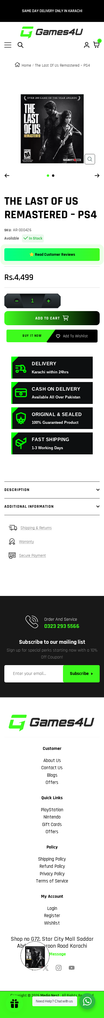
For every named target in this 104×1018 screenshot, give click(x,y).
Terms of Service (52, 881)
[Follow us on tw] (45, 968)
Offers (52, 782)
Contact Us (52, 768)
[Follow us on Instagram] (58, 968)
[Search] (20, 45)
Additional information (29, 506)
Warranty (26, 541)
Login (52, 908)
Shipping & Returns (36, 527)
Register (52, 915)
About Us (52, 760)
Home (26, 65)
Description (16, 489)
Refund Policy (52, 866)
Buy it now (32, 336)
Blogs (52, 775)
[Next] (97, 176)
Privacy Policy (52, 874)
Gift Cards (52, 824)
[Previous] (6, 176)
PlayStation (52, 810)
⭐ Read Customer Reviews (52, 254)
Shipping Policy (52, 859)
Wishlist (52, 923)
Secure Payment (32, 555)
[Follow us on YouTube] (71, 968)
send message (52, 954)
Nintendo (52, 817)
